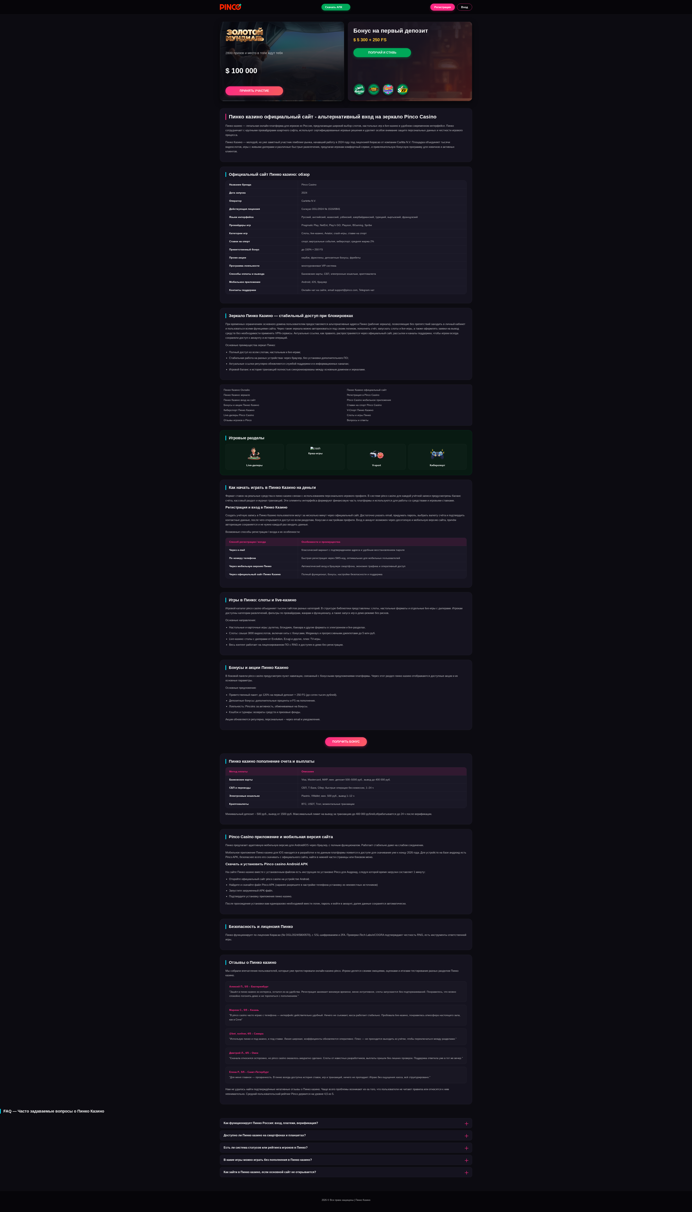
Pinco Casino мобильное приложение (369, 400)
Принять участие (254, 90)
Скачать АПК (333, 7)
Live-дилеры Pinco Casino (239, 415)
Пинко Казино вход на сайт (240, 400)
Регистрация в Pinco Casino (363, 394)
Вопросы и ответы (357, 420)
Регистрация (442, 7)
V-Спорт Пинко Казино (360, 410)
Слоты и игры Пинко (359, 415)
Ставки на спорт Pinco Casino (364, 405)
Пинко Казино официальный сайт (367, 389)
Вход (464, 7)
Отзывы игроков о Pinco (238, 420)
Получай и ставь (382, 52)
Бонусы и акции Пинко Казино (241, 405)
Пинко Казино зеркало (237, 394)
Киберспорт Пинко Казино (239, 410)
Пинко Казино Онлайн (237, 389)
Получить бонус (346, 741)
